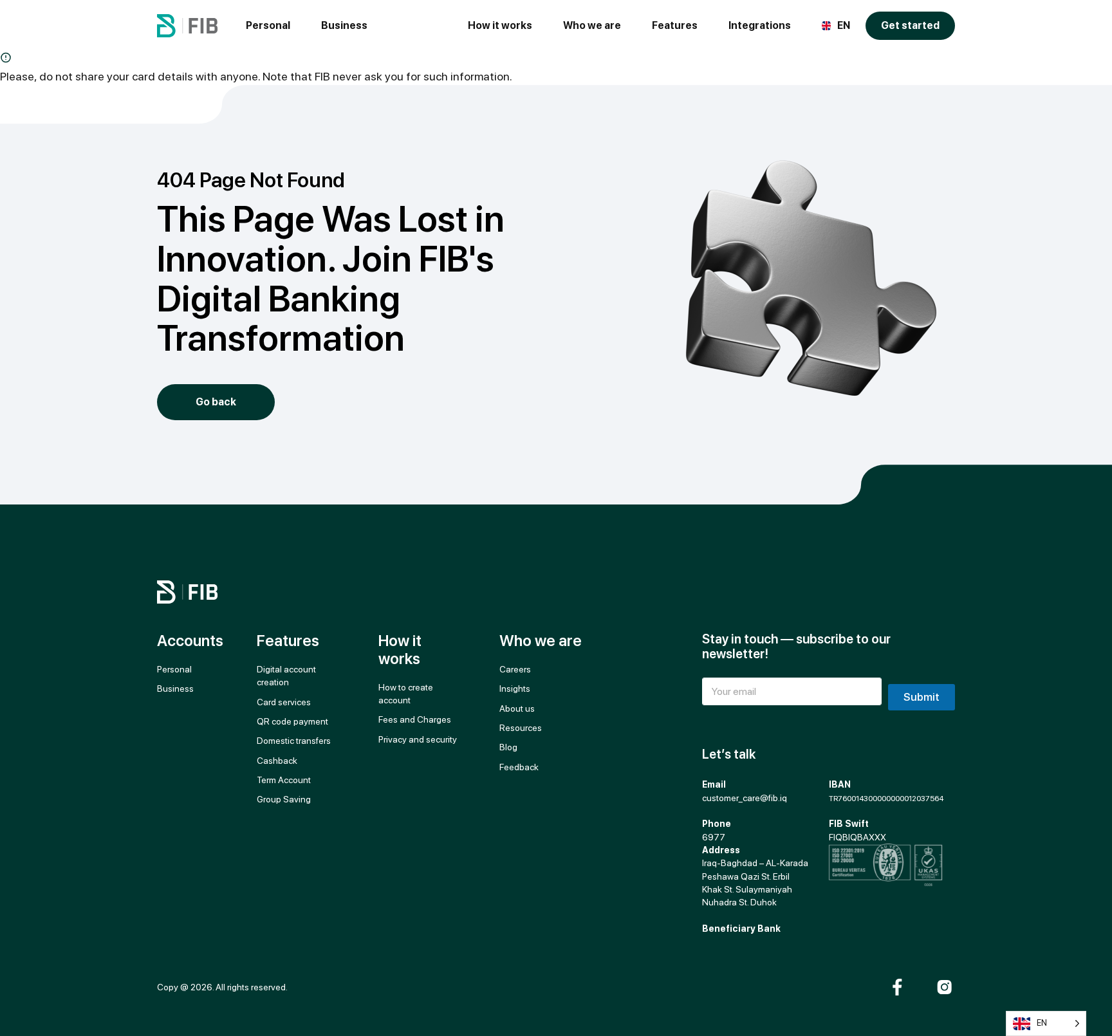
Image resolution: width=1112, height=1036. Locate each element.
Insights (514, 688)
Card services (284, 702)
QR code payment (292, 721)
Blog (508, 747)
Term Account (284, 780)
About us (517, 708)
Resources (520, 728)
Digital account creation (287, 675)
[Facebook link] (897, 987)
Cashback (277, 760)
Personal (268, 25)
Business (344, 25)
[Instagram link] (944, 987)
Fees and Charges (414, 719)
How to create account (405, 693)
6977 (713, 837)
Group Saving (284, 799)
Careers (515, 669)
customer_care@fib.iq (744, 798)
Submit (922, 696)
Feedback (519, 767)
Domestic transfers (294, 740)
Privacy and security (417, 739)
